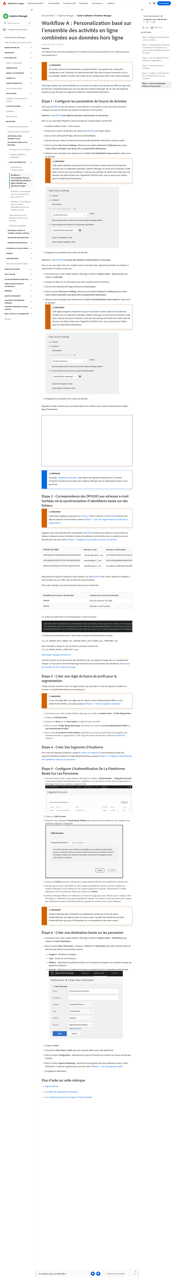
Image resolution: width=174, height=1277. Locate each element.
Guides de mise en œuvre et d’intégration (14, 285)
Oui (147, 22)
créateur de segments (90, 752)
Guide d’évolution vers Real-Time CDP (18, 42)
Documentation (48, 15)
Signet (147, 27)
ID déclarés (10, 111)
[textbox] (17, 23)
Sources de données (13, 106)
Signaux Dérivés (51, 1086)
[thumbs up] (93, 1274)
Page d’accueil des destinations (19, 132)
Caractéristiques (12, 258)
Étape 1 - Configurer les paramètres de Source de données (93, 539)
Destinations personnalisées (18, 238)
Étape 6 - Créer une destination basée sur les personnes (153, 84)
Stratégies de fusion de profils (17, 248)
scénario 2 (85, 516)
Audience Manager (66, 15)
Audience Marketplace (14, 83)
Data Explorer (11, 93)
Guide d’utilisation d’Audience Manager (94, 15)
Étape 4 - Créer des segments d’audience (104, 703)
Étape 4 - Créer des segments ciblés (108, 1066)
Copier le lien (158, 27)
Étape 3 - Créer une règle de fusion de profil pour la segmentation (155, 59)
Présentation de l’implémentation (17, 168)
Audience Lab (10, 78)
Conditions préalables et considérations (17, 155)
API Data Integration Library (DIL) (17, 279)
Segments (9, 253)
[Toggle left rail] (32, 10)
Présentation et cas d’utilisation (20, 149)
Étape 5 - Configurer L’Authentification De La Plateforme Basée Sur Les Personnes (155, 76)
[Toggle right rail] (142, 10)
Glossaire (8, 319)
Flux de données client (14, 88)
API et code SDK (10, 274)
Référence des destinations (18, 243)
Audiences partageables (17, 226)
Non (154, 22)
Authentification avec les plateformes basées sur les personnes (18, 218)
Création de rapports (12, 269)
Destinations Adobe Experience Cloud (15, 137)
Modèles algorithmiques (15, 73)
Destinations (10, 121)
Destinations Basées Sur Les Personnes (18, 143)
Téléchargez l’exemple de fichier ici (56, 654)
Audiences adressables (14, 63)
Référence (8, 291)
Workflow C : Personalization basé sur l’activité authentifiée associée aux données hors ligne (21, 206)
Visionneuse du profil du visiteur (17, 263)
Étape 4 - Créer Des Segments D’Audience (152, 66)
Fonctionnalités (10, 58)
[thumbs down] (98, 1274)
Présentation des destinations (18, 126)
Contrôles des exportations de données (61, 1091)
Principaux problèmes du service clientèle (16, 308)
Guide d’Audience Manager (15, 37)
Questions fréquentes (13, 296)
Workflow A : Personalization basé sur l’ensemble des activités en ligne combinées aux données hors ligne (21, 180)
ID (82, 617)
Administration (11, 68)
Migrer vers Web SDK (12, 48)
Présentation (9, 53)
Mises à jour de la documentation (17, 314)
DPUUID (57, 106)
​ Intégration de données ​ (67, 477)
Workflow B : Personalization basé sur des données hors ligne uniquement (21, 194)
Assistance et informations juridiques (14, 301)
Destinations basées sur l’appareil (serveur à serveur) (18, 232)
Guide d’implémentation (17, 162)
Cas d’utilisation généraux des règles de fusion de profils (68, 1097)
